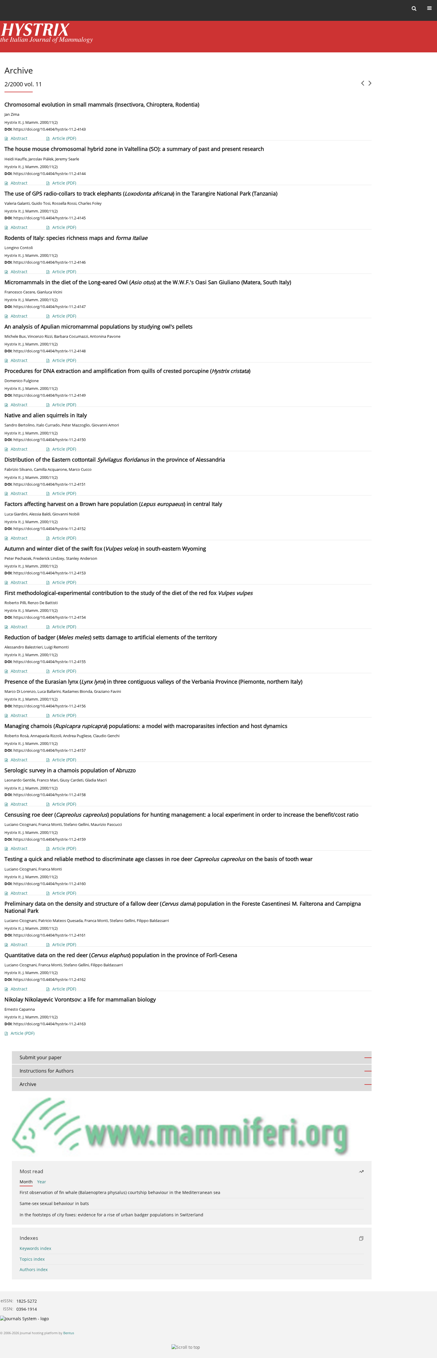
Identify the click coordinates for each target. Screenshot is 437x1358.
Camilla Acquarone (50, 469)
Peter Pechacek (18, 558)
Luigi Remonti (56, 647)
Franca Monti (50, 824)
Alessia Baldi (40, 514)
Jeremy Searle (67, 159)
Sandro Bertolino (19, 425)
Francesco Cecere (19, 292)
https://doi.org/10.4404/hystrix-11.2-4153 (49, 573)
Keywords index (35, 1248)
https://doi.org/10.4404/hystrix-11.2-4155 (49, 661)
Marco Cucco (80, 469)
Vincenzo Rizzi (40, 336)
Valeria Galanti (17, 203)
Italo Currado (48, 425)
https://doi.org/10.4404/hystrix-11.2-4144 (49, 173)
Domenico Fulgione (21, 380)
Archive (28, 1084)
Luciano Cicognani (20, 824)
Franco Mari (47, 780)
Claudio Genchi (106, 735)
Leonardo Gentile (19, 780)
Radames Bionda (77, 691)
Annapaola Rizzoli (45, 735)
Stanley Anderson (81, 558)
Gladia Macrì (96, 780)
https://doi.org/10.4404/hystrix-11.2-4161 (49, 935)
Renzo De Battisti (43, 602)
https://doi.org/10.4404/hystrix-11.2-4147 (49, 306)
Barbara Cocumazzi (71, 336)
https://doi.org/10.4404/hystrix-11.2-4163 (49, 1023)
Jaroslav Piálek (41, 159)
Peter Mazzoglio (76, 425)
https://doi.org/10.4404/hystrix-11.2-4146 (49, 262)
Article (64, 138)
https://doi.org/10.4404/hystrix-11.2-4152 (49, 528)
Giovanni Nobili (65, 514)
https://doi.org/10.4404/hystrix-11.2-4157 (49, 750)
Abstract (19, 138)
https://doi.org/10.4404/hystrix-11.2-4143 (49, 129)
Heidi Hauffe (15, 159)
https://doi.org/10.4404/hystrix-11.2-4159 (49, 839)
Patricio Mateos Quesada (60, 920)
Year (41, 1181)
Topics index (32, 1259)
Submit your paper (41, 1057)
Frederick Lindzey (48, 558)
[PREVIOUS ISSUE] (362, 85)
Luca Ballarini (49, 691)
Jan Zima (11, 114)
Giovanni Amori (105, 425)
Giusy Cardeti (71, 780)
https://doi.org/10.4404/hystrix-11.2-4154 (49, 617)
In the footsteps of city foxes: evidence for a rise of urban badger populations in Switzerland (111, 1215)
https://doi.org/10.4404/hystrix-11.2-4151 (49, 484)
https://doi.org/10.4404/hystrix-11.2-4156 (49, 706)
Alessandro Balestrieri (23, 647)
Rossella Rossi (64, 203)
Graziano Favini (107, 691)
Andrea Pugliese (77, 735)
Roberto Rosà (16, 735)
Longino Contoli (18, 247)
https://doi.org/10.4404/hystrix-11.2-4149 (49, 395)
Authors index (34, 1269)
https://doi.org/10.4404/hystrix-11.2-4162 (49, 979)
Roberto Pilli (15, 602)
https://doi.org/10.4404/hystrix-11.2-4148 (49, 351)
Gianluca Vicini (49, 292)
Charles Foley (90, 203)
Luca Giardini (15, 514)
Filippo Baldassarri (153, 920)
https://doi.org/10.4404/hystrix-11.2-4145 (49, 218)
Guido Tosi (41, 203)
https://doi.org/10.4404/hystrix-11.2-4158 (49, 794)
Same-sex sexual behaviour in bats (54, 1203)
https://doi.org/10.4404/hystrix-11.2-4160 (49, 883)
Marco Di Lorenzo (20, 691)
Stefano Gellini (76, 824)
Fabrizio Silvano (18, 469)
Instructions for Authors (47, 1071)
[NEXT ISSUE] (370, 85)
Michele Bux (15, 336)
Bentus (68, 1333)
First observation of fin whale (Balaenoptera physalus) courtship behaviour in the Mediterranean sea (120, 1192)
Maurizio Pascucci (106, 824)
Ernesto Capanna (19, 1009)
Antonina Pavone (105, 336)
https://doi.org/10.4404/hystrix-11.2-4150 (49, 439)
